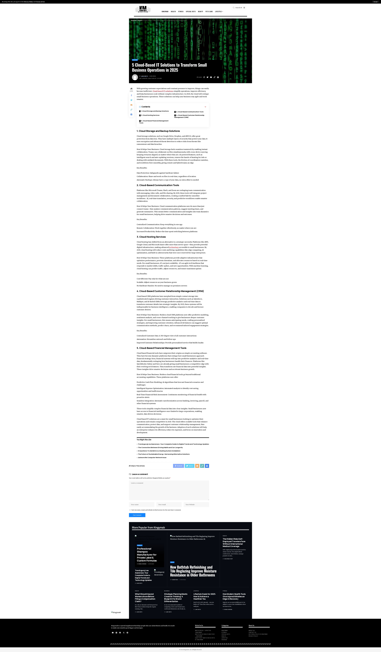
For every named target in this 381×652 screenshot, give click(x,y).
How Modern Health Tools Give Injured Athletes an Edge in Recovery (234, 596)
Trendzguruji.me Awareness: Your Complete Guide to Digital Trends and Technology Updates (173, 444)
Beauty (140, 545)
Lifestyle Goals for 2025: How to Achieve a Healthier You (204, 596)
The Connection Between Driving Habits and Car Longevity (160, 447)
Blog (172, 562)
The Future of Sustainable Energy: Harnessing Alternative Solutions (164, 454)
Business (166, 591)
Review (135, 60)
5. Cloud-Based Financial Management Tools (153, 122)
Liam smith (144, 76)
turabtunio (175, 579)
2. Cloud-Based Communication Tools (189, 112)
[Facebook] (120, 632)
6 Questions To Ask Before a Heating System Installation (159, 451)
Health (225, 536)
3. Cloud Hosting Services (150, 115)
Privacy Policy (28, 1)
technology (174, 247)
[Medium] (116, 632)
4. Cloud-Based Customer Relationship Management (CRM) (189, 116)
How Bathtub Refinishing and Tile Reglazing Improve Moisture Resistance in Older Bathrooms (193, 571)
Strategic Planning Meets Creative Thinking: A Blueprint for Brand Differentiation (175, 598)
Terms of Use (40, 1)
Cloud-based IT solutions (162, 91)
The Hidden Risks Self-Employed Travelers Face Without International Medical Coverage (234, 543)
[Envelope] (112, 632)
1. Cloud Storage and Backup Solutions (155, 111)
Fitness (225, 591)
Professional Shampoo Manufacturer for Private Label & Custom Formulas (147, 554)
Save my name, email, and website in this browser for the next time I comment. (156, 510)
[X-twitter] (123, 632)
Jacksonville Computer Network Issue (152, 457)
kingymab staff (228, 559)
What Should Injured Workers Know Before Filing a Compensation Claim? (145, 598)
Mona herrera (142, 564)
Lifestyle (196, 591)
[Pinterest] (127, 632)
